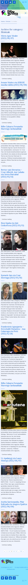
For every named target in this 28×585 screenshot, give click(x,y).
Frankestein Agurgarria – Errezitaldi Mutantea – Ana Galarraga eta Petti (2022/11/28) (13, 330)
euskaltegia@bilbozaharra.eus (18, 8)
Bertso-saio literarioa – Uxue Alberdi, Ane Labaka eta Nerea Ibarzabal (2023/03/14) (12, 173)
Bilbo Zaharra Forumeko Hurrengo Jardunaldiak (12, 127)
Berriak (24, 567)
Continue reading (7, 78)
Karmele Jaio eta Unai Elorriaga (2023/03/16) (11, 276)
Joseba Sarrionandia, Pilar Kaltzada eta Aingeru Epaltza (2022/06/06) (14, 504)
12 (21, 551)
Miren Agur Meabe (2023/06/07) (9, 37)
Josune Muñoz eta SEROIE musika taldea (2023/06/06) (14, 83)
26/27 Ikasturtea (12, 568)
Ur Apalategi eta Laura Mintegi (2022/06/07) (11, 459)
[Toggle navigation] (25, 13)
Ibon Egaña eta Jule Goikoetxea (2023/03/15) (12, 224)
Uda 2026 (8, 568)
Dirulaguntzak (18, 567)
